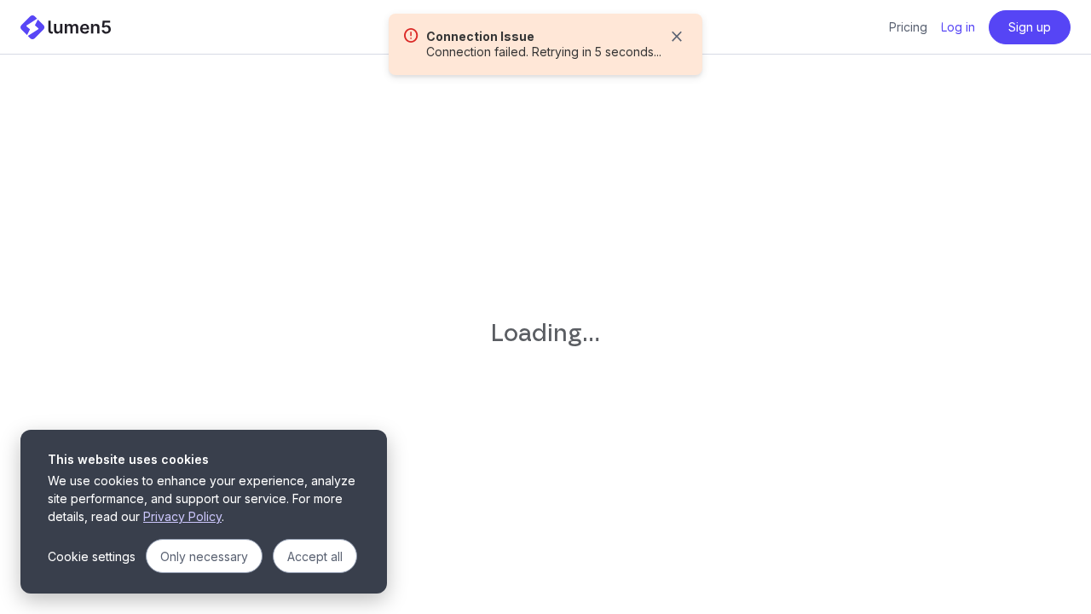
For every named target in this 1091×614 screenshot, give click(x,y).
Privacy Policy (182, 516)
